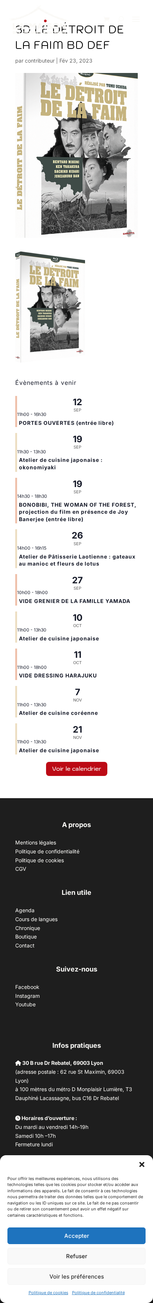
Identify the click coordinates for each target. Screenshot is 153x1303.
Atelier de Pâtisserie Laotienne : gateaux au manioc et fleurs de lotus (77, 560)
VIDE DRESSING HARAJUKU (58, 675)
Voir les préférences (76, 1276)
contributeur (40, 60)
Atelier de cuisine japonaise (60, 638)
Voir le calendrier (76, 768)
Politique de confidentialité (98, 1292)
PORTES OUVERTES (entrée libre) (66, 423)
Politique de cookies (48, 1292)
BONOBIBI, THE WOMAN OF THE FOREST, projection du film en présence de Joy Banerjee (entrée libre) (78, 511)
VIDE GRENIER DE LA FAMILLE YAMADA (74, 601)
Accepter (76, 1235)
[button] (142, 1164)
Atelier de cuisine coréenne (58, 713)
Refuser (76, 1256)
